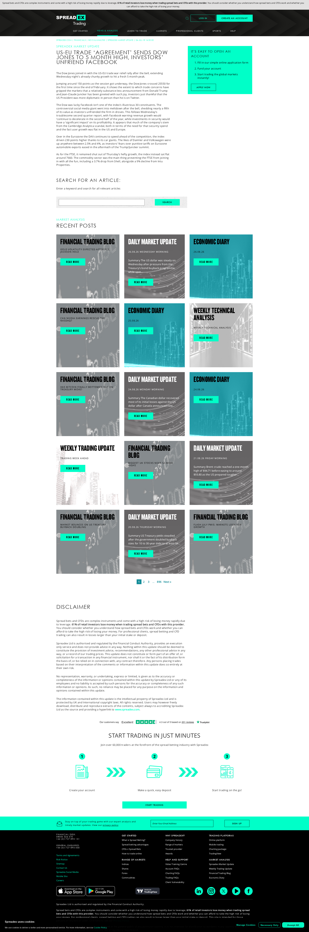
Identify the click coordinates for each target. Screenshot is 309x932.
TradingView (215, 853)
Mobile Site (61, 876)
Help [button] (233, 31)
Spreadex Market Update (120, 40)
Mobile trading (216, 844)
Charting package (217, 849)
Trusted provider (173, 849)
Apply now (203, 87)
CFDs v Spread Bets (131, 849)
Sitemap (60, 863)
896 (159, 582)
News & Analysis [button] (107, 30)
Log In (203, 18)
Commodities (128, 877)
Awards (169, 853)
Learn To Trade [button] (137, 31)
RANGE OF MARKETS (133, 859)
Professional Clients (189, 31)
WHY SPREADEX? (175, 835)
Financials (80, 40)
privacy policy (110, 825)
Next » (167, 582)
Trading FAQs (172, 877)
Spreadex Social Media (67, 872)
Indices (125, 864)
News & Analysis (96, 40)
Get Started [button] (80, 31)
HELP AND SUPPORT (176, 859)
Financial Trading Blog (220, 873)
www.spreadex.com (127, 709)
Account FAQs (172, 868)
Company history (174, 840)
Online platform (217, 840)
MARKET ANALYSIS (219, 859)
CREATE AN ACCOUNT (234, 18)
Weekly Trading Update (220, 868)
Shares (125, 868)
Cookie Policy (100, 928)
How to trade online (132, 853)
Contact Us (61, 867)
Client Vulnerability (174, 882)
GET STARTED (129, 835)
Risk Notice (61, 859)
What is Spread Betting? (133, 840)
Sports (217, 31)
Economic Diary (217, 877)
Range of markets (174, 844)
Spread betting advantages (135, 844)
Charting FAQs (172, 873)
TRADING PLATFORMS (221, 835)
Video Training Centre (176, 864)
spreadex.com (64, 40)
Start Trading (154, 805)
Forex (124, 873)
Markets (161, 31)
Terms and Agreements (67, 855)
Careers (60, 880)
